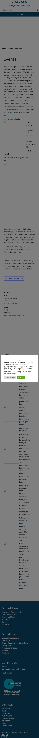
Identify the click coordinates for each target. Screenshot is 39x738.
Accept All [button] (21, 377)
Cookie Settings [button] (10, 377)
